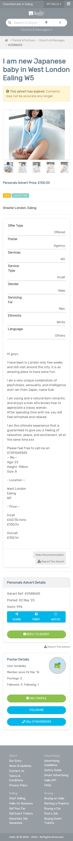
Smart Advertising (56, 775)
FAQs (47, 785)
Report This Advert (52, 561)
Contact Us (16, 771)
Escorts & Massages (52, 40)
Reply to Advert (38, 634)
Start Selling (17, 798)
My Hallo (53, 4)
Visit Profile (38, 698)
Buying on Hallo (54, 798)
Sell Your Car (17, 808)
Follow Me (37, 710)
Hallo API (50, 780)
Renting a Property (56, 803)
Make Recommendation (49, 554)
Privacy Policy (18, 785)
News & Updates (20, 766)
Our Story (15, 761)
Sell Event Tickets (21, 813)
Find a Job (51, 813)
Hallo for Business (21, 803)
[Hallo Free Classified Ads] (36, 13)
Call (38, 721)
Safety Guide (53, 770)
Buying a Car (52, 808)
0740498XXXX (41, 721)
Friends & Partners (23, 40)
